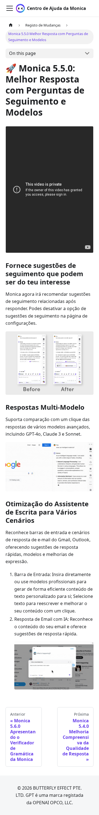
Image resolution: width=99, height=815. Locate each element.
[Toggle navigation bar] (10, 8)
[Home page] (11, 25)
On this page (22, 53)
